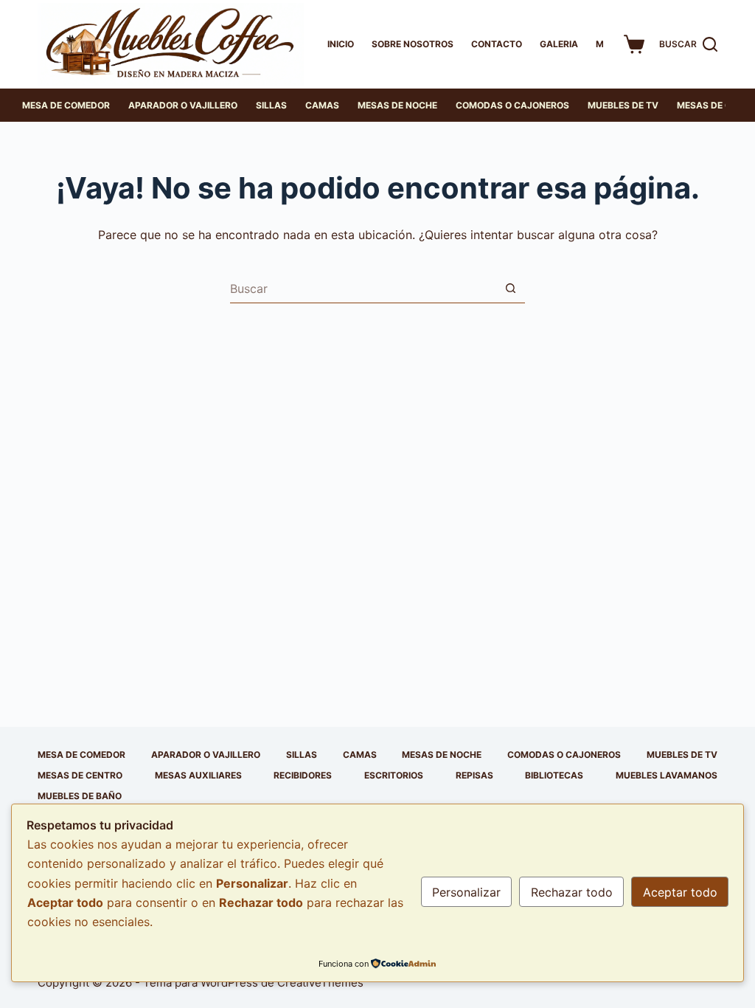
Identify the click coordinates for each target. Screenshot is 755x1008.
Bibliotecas (554, 775)
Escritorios (393, 775)
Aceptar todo (680, 892)
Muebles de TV (623, 105)
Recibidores (303, 775)
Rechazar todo (572, 892)
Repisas (474, 775)
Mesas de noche (397, 105)
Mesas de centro (80, 775)
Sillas (271, 105)
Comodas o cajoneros (512, 105)
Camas (322, 105)
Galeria (559, 43)
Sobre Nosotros (412, 43)
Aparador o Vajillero (182, 105)
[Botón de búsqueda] (510, 288)
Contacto (496, 43)
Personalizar (466, 892)
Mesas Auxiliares (198, 775)
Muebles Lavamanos (666, 775)
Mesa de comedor (66, 105)
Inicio (340, 43)
